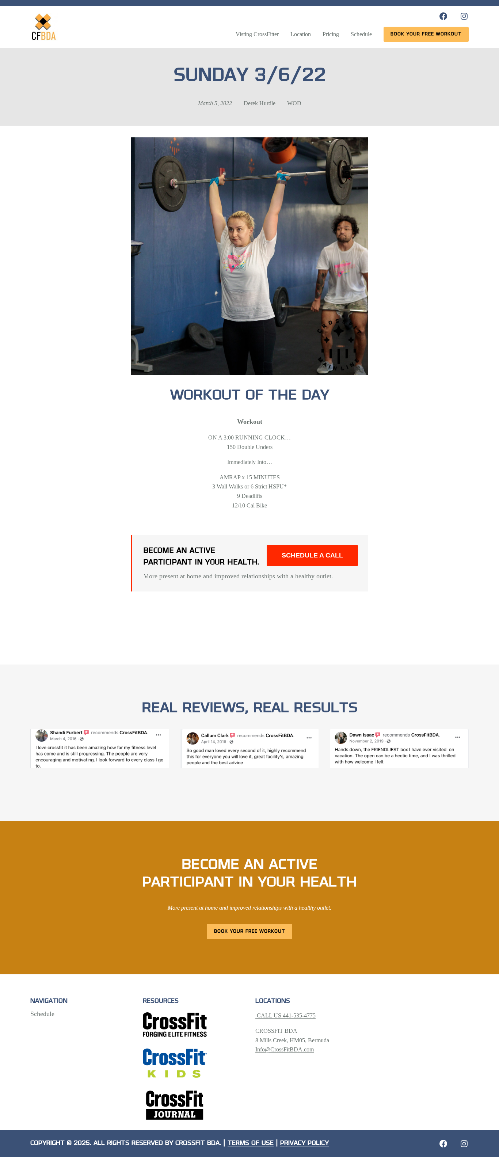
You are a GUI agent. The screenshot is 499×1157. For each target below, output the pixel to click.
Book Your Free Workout (249, 931)
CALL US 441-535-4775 (285, 1015)
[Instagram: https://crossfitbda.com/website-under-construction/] (464, 1143)
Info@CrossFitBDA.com (284, 1049)
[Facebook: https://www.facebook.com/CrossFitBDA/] (443, 16)
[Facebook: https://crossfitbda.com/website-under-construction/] (443, 1143)
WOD (294, 103)
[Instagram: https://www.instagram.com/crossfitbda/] (464, 16)
